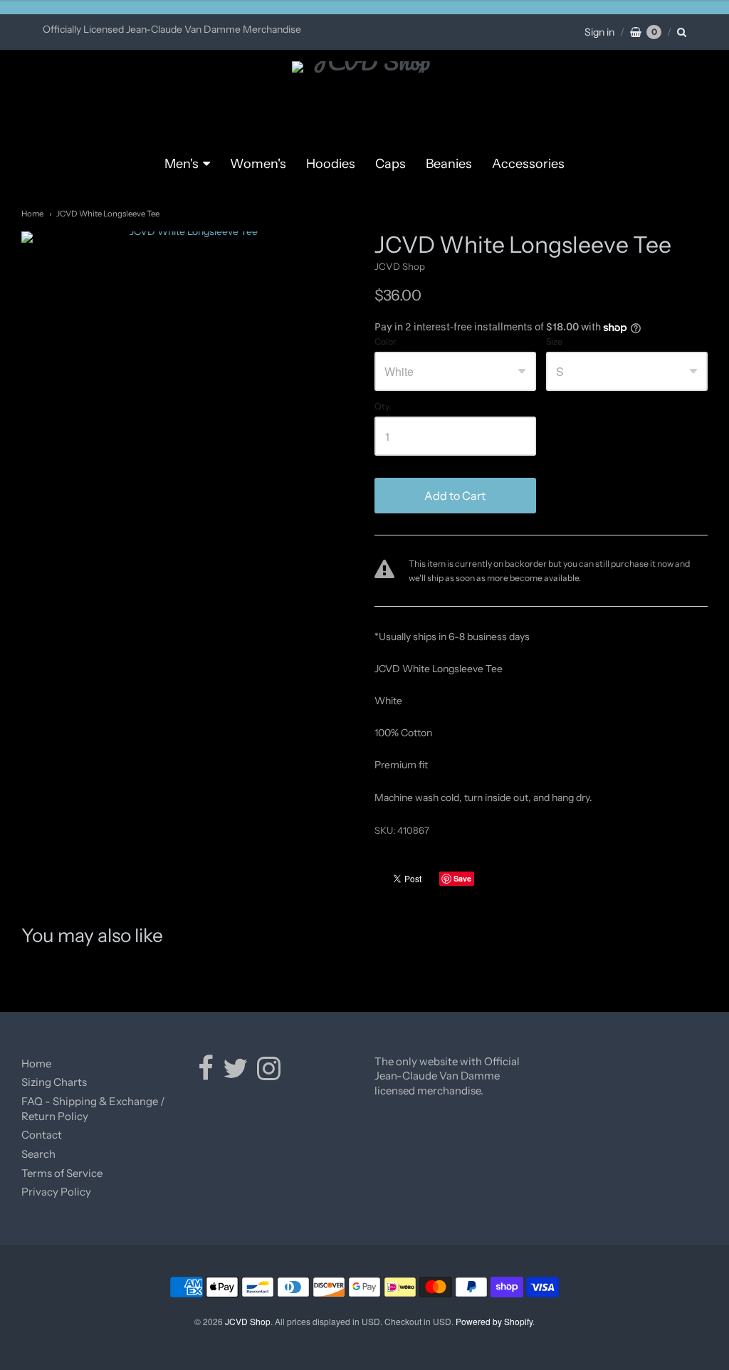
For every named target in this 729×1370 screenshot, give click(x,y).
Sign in (599, 32)
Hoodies (330, 164)
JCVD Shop (399, 266)
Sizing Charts (54, 1082)
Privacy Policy (56, 1191)
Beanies (449, 164)
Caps (390, 164)
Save (462, 878)
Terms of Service (62, 1173)
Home (32, 214)
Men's (181, 164)
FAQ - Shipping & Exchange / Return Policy (93, 1108)
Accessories (528, 164)
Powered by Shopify (494, 1321)
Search (38, 1154)
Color (385, 342)
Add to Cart (455, 495)
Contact (41, 1134)
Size (554, 342)
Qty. (382, 407)
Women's (258, 164)
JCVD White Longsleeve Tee (107, 214)
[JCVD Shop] (365, 101)
